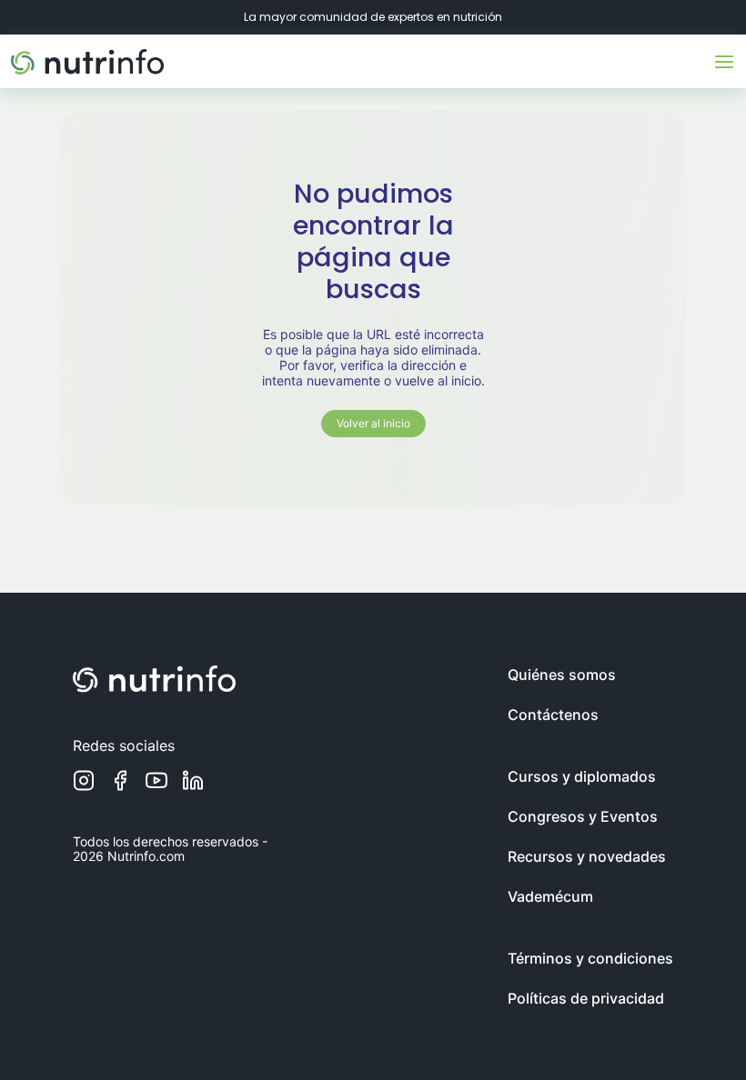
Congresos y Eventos (583, 816)
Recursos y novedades (587, 856)
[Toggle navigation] (724, 62)
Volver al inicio (373, 423)
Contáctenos (553, 714)
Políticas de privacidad (586, 998)
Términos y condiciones (590, 958)
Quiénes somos (562, 674)
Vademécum (550, 896)
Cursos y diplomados (582, 776)
